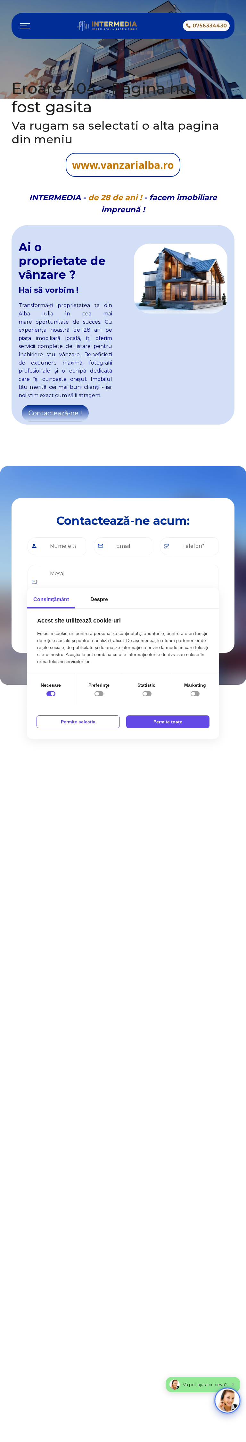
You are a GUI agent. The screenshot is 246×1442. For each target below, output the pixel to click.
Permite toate (167, 721)
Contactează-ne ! (55, 413)
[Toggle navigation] (25, 25)
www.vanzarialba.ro (123, 165)
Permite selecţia (78, 721)
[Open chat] (228, 1401)
